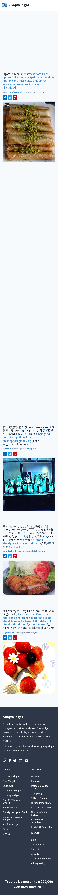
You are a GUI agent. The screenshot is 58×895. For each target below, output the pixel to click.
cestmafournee (13, 92)
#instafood (9, 87)
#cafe (44, 614)
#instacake (22, 618)
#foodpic (45, 618)
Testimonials (37, 844)
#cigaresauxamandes (15, 84)
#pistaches (31, 81)
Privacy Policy (38, 863)
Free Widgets (9, 781)
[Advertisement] (29, 43)
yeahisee (9, 632)
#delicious (9, 618)
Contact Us (36, 849)
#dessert (34, 618)
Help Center (37, 776)
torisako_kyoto (13, 551)
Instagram (41, 92)
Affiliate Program (39, 798)
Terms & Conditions (41, 858)
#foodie (7, 624)
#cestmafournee (38, 74)
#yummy (31, 624)
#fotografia (15, 437)
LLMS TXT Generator (41, 827)
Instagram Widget (12, 790)
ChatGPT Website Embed (12, 801)
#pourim (8, 77)
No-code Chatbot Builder (40, 813)
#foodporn (9, 543)
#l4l (33, 540)
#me (5, 437)
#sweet (46, 621)
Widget (18, 5)
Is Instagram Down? (41, 802)
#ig (29, 441)
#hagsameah (21, 77)
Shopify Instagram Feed (15, 812)
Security (35, 853)
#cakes (41, 624)
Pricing (6, 829)
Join (5, 746)
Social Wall (8, 785)
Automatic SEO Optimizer (38, 821)
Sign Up (6, 833)
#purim (7, 81)
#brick (42, 81)
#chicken (14, 546)
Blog (33, 839)
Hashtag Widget (11, 795)
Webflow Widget (11, 824)
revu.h (8, 448)
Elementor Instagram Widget (13, 818)
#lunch (35, 543)
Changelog (36, 793)
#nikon (27, 437)
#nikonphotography (15, 441)
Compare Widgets (12, 776)
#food (39, 540)
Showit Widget (10, 807)
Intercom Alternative (41, 807)
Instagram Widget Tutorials (40, 787)
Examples (36, 781)
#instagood (35, 84)
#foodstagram (11, 621)
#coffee (36, 614)
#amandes (18, 81)
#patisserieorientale (42, 77)
